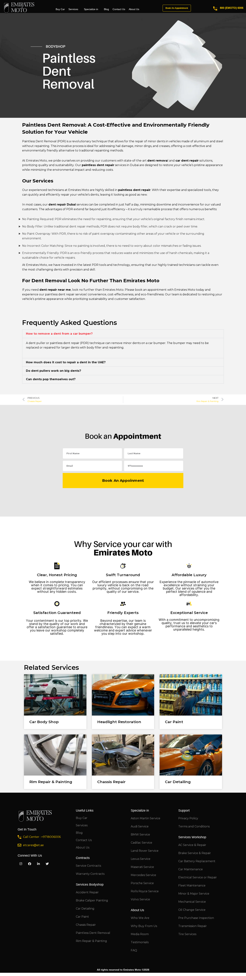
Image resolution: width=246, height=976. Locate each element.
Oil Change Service (191, 910)
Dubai (134, 165)
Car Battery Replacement (196, 861)
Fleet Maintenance (191, 885)
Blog (106, 9)
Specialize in (91, 9)
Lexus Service (140, 859)
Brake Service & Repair (194, 853)
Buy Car (60, 9)
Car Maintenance (190, 869)
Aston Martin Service (145, 818)
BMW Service (140, 834)
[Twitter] (47, 864)
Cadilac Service (141, 842)
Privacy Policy (188, 818)
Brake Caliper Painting (92, 900)
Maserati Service (142, 867)
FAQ (134, 950)
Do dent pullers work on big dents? (53, 370)
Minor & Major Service (193, 893)
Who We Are (140, 918)
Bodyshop (55, 46)
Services (73, 9)
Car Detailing (178, 782)
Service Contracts (88, 865)
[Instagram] (21, 864)
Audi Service (140, 826)
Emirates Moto (36, 160)
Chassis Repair (111, 782)
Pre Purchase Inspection (196, 918)
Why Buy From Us (144, 926)
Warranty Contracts (90, 874)
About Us (134, 9)
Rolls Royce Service (145, 891)
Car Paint (174, 722)
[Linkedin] (38, 864)
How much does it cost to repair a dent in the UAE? (66, 362)
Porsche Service (142, 883)
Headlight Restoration (119, 722)
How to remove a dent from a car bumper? (59, 333)
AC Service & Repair (192, 845)
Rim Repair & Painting (50, 782)
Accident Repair (87, 892)
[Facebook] (29, 864)
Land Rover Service (144, 850)
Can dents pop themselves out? (50, 379)
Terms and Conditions (194, 826)
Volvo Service (140, 899)
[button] (123, 334)
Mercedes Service (143, 875)
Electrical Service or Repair (197, 877)
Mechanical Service (192, 901)
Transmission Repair (192, 926)
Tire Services (187, 934)
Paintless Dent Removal (93, 933)
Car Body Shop (44, 722)
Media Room (140, 934)
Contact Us (119, 9)
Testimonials (140, 942)
